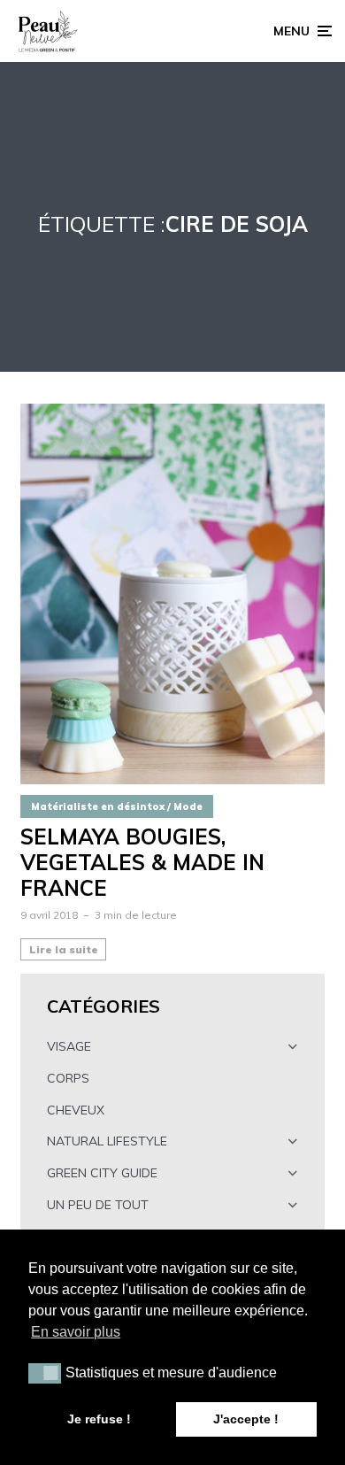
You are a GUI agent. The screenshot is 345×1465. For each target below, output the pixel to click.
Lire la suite (63, 949)
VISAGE (69, 1046)
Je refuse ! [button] (99, 1419)
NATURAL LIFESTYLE (107, 1141)
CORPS (68, 1078)
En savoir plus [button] (75, 1331)
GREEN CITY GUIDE (102, 1173)
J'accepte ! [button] (246, 1419)
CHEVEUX (75, 1110)
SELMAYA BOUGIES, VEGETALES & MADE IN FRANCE (142, 862)
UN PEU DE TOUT (98, 1205)
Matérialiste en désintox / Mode (117, 806)
